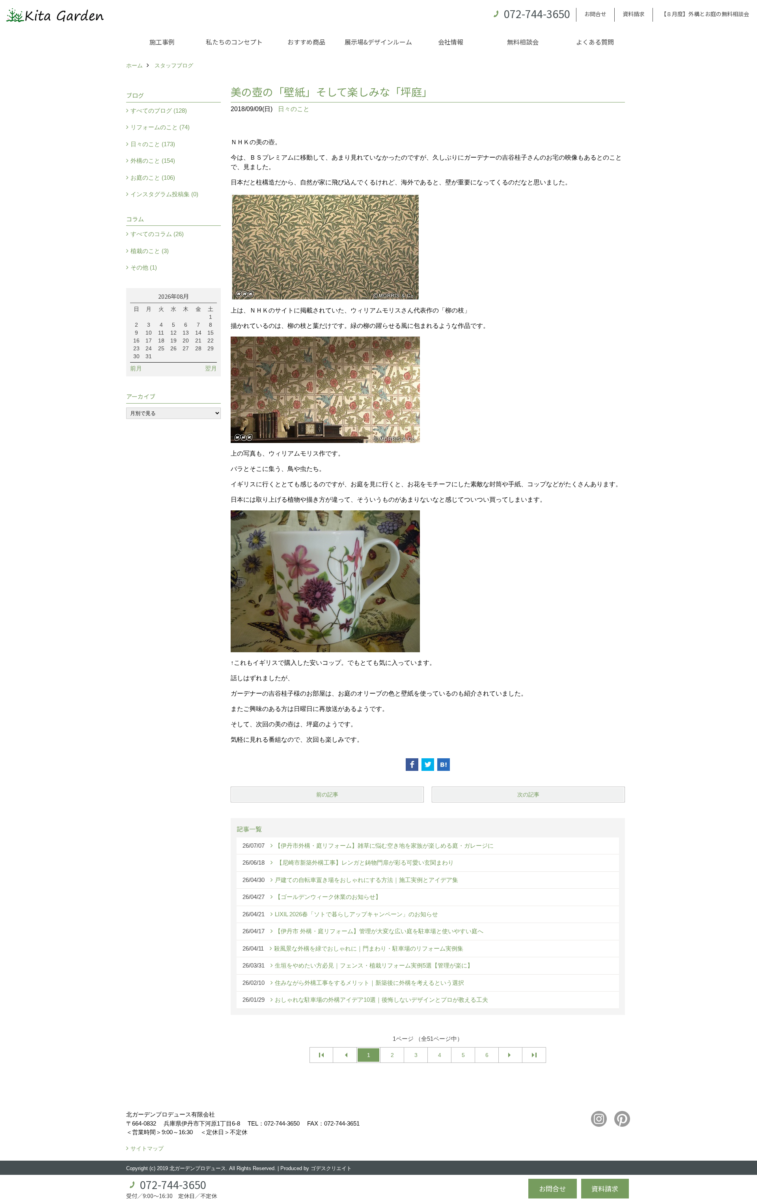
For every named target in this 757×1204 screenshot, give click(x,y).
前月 (136, 368)
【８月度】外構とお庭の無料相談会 (705, 14)
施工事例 (162, 42)
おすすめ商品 (306, 42)
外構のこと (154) (153, 160)
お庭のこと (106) (153, 177)
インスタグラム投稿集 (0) (164, 194)
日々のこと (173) (153, 144)
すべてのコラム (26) (157, 234)
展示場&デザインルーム (378, 42)
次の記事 (528, 794)
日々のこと (294, 109)
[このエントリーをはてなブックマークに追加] (443, 764)
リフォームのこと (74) (160, 127)
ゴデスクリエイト (331, 1168)
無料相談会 (523, 42)
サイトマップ (147, 1148)
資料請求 (634, 14)
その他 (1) (144, 267)
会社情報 (450, 42)
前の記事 (327, 794)
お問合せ (595, 14)
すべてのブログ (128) (159, 110)
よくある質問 (595, 42)
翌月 (211, 368)
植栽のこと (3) (150, 250)
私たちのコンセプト (234, 42)
